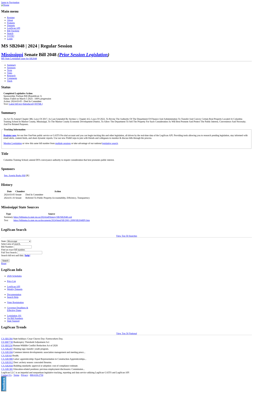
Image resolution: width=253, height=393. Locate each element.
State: (4, 241)
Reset (3, 263)
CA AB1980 (7, 359)
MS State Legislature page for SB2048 (19, 58)
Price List (11, 281)
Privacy (24, 375)
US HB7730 (7, 342)
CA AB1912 (7, 362)
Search (10, 33)
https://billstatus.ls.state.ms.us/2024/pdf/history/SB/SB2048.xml (42, 217)
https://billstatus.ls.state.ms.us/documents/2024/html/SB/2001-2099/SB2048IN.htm (51, 220)
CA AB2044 (7, 365)
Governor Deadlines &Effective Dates (17, 309)
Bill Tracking (13, 31)
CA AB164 (6, 355)
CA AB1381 (7, 369)
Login (10, 38)
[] (27, 255)
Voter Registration (15, 302)
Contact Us (6, 375)
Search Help (12, 297)
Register (11, 17)
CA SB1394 (7, 338)
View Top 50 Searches (126, 236)
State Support (13, 321)
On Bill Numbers (15, 318)
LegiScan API (13, 28)
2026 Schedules (14, 276)
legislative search (110, 143)
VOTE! (10, 36)
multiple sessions (63, 143)
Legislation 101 (14, 315)
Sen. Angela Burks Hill (14, 175)
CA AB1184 (7, 352)
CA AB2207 (7, 349)
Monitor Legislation (13, 143)
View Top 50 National (126, 333)
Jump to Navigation (10, 2)
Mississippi (12, 54)
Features (11, 23)
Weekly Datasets (14, 289)
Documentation (14, 294)
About (10, 20)
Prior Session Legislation (83, 54)
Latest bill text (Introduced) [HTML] (26, 104)
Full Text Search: (9, 252)
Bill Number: (7, 246)
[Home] (5, 5)
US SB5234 (6, 345)
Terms (16, 375)
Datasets (11, 25)
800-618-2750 (36, 375)
